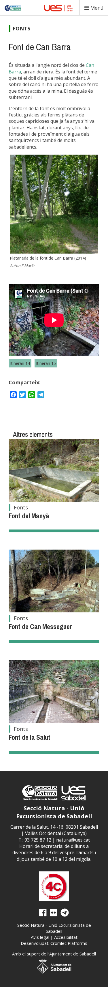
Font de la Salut (29, 737)
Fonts (21, 28)
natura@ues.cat (73, 840)
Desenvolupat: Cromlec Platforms (54, 943)
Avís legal (40, 937)
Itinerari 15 (46, 363)
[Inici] (13, 5)
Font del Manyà (29, 515)
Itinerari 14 (20, 363)
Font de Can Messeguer (40, 626)
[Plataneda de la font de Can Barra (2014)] (54, 204)
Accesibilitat (65, 937)
